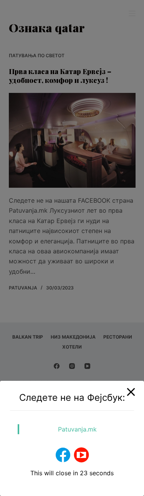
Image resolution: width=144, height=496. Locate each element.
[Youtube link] (81, 455)
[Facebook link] (63, 455)
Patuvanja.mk (77, 429)
